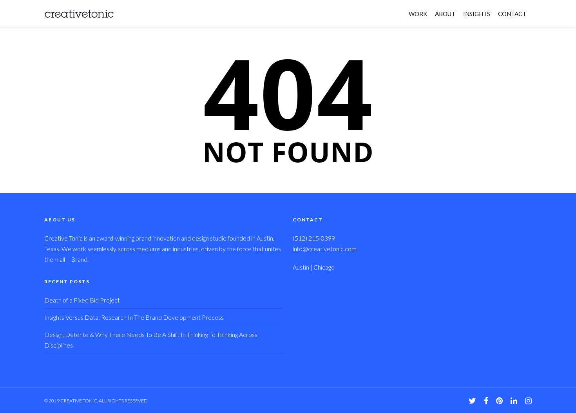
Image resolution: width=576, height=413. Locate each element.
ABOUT (445, 13)
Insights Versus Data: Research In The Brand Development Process (134, 317)
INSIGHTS (476, 13)
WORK (418, 13)
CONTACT (512, 13)
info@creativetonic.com (325, 248)
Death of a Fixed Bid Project (82, 300)
